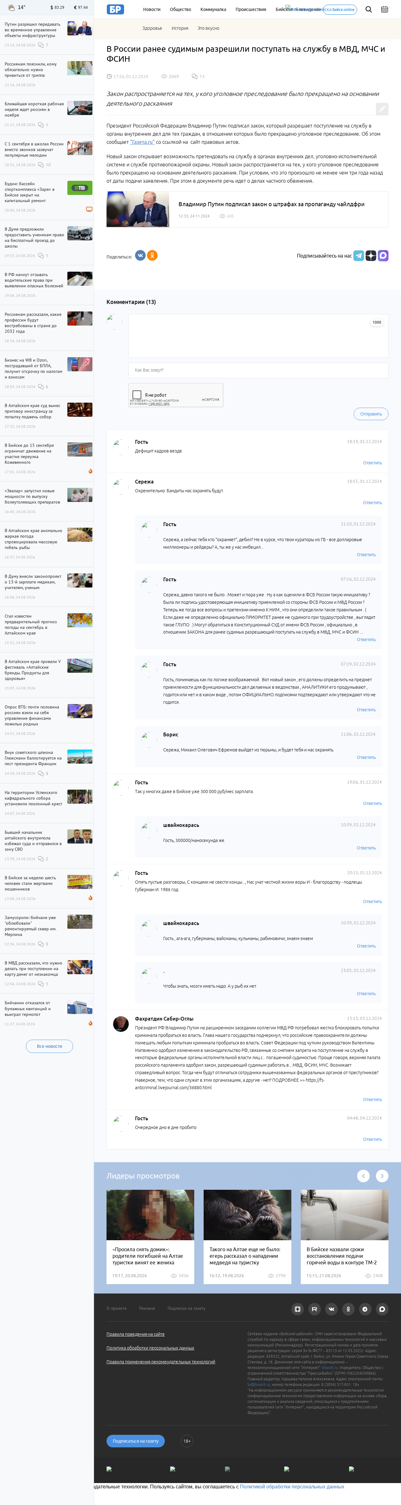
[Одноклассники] (152, 255)
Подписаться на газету (136, 1441)
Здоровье (152, 28)
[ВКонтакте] (140, 255)
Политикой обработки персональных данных (292, 1486)
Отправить (371, 413)
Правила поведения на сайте (136, 1334)
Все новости (49, 1046)
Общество (180, 9)
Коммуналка (213, 9)
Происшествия (251, 9)
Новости (151, 9)
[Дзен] (370, 255)
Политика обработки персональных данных (150, 1348)
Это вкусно (208, 28)
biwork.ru (330, 1368)
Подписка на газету (187, 1308)
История (180, 28)
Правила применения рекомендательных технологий (161, 1361)
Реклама (147, 1308)
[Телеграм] (358, 255)
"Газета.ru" (142, 142)
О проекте (117, 1308)
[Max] (383, 255)
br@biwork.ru (258, 1384)
